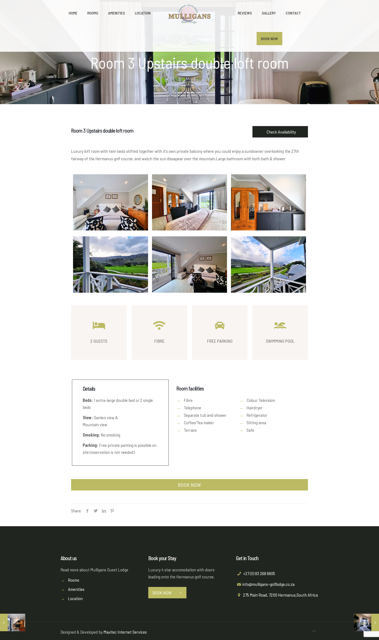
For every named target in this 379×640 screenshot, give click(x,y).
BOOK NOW (189, 484)
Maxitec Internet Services (125, 632)
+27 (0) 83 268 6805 (259, 573)
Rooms (73, 580)
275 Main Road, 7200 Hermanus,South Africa (280, 594)
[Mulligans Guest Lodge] (189, 13)
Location (75, 598)
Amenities (76, 589)
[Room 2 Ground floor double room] (366, 622)
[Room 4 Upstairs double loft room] (12, 622)
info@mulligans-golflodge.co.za (268, 584)
